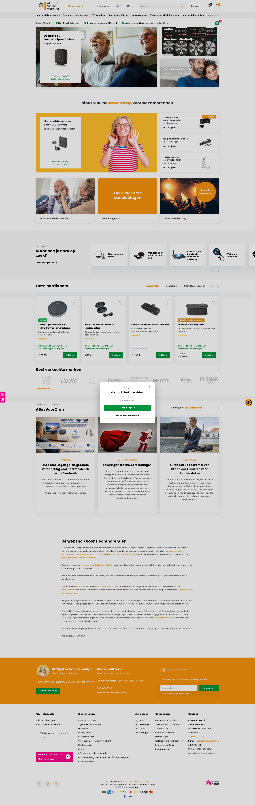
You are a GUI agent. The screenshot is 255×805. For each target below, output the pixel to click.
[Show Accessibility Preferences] (248, 402)
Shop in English (127, 407)
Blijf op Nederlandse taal (127, 415)
